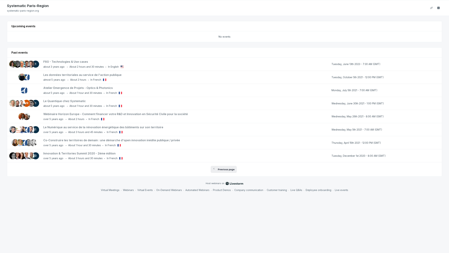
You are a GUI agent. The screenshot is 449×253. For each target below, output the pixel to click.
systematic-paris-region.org (23, 10)
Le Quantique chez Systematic (64, 101)
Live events (341, 190)
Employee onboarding (318, 190)
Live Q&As (296, 190)
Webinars (128, 190)
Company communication (248, 190)
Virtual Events (145, 190)
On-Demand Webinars (169, 190)
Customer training (277, 190)
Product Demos (222, 190)
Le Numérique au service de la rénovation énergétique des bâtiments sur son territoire (103, 127)
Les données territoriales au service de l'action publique (82, 75)
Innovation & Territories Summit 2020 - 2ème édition (79, 153)
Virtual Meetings (110, 190)
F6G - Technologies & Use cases (65, 61)
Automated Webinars (197, 190)
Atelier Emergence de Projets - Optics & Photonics (78, 88)
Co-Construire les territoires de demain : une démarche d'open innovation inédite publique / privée (111, 140)
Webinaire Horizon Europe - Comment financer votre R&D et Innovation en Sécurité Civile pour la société (115, 114)
